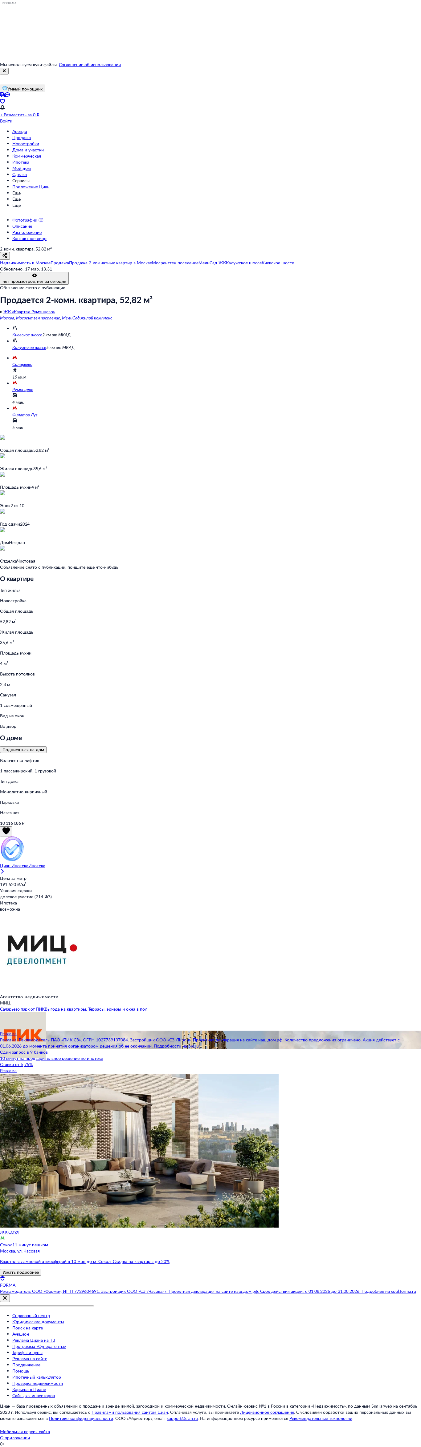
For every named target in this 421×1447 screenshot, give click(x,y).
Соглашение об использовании (90, 64)
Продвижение (26, 1365)
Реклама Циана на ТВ (33, 1340)
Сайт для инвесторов (33, 1395)
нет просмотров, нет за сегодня (34, 281)
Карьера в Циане (29, 1389)
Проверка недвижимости (37, 1383)
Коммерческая (26, 156)
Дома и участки (28, 150)
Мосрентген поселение (38, 318)
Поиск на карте (27, 1328)
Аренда (19, 131)
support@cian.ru (182, 1418)
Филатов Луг (25, 415)
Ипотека (20, 162)
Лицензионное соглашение (267, 1412)
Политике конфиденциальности (81, 1418)
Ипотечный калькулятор (36, 1377)
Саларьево (22, 364)
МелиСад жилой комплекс (87, 318)
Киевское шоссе (27, 335)
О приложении (15, 1438)
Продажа (21, 137)
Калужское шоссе (29, 347)
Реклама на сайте (29, 1358)
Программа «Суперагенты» (39, 1346)
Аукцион (20, 1334)
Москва (7, 318)
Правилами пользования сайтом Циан (130, 1412)
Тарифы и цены (27, 1352)
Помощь (20, 1371)
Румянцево (22, 389)
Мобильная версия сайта (25, 1431)
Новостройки (25, 143)
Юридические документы (38, 1322)
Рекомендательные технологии (320, 1418)
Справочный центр (31, 1315)
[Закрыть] (4, 71)
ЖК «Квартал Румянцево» (29, 312)
